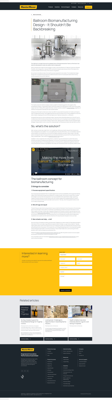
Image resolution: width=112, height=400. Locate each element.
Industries (57, 7)
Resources (80, 7)
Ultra (48, 355)
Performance (50, 353)
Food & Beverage (24, 327)
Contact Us (81, 355)
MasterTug (49, 363)
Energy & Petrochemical (37, 328)
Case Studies (66, 359)
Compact (49, 351)
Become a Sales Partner (82, 3)
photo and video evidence (44, 212)
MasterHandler (50, 368)
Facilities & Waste (24, 330)
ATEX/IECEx (49, 378)
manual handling (70, 108)
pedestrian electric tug (54, 136)
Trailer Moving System (51, 374)
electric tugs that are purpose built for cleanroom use (48, 232)
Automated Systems (51, 380)
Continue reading (24, 338)
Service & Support (65, 7)
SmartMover (49, 361)
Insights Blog (66, 361)
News (80, 353)
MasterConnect (82, 365)
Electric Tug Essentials (67, 351)
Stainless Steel (50, 376)
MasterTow (49, 365)
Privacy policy (88, 393)
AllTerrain (49, 370)
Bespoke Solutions (51, 382)
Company (74, 7)
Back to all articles (37, 14)
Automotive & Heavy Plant (26, 328)
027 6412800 (74, 3)
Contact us (88, 7)
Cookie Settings (4, 1)
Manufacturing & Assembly (34, 330)
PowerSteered (50, 372)
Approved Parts (82, 363)
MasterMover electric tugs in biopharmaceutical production (62, 236)
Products (50, 7)
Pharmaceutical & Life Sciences (27, 326)
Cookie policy (82, 393)
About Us (81, 351)
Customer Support (83, 361)
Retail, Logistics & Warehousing (34, 327)
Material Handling (66, 353)
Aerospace (36, 326)
